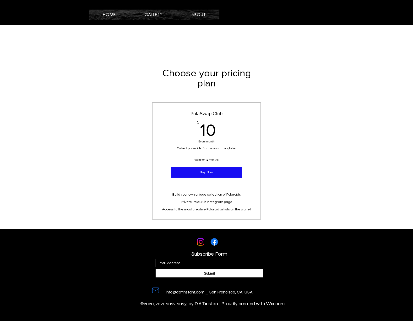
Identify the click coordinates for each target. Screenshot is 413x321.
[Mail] (155, 290)
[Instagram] (201, 242)
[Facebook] (214, 242)
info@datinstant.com (185, 292)
